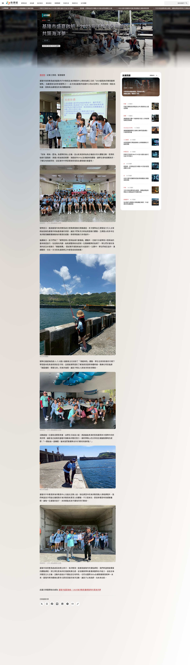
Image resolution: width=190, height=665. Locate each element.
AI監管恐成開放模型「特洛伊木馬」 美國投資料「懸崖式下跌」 (142, 8)
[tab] (24, 3)
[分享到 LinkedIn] (62, 604)
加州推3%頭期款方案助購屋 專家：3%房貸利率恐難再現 (99, 8)
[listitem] (140, 106)
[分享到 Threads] (47, 604)
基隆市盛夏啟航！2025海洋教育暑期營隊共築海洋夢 (80, 590)
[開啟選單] (3, 3)
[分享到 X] (42, 604)
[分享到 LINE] (57, 604)
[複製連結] (78, 604)
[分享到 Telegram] (67, 604)
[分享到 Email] (73, 604)
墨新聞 (42, 75)
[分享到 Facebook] (52, 604)
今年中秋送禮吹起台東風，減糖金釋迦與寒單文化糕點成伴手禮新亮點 (54, 8)
